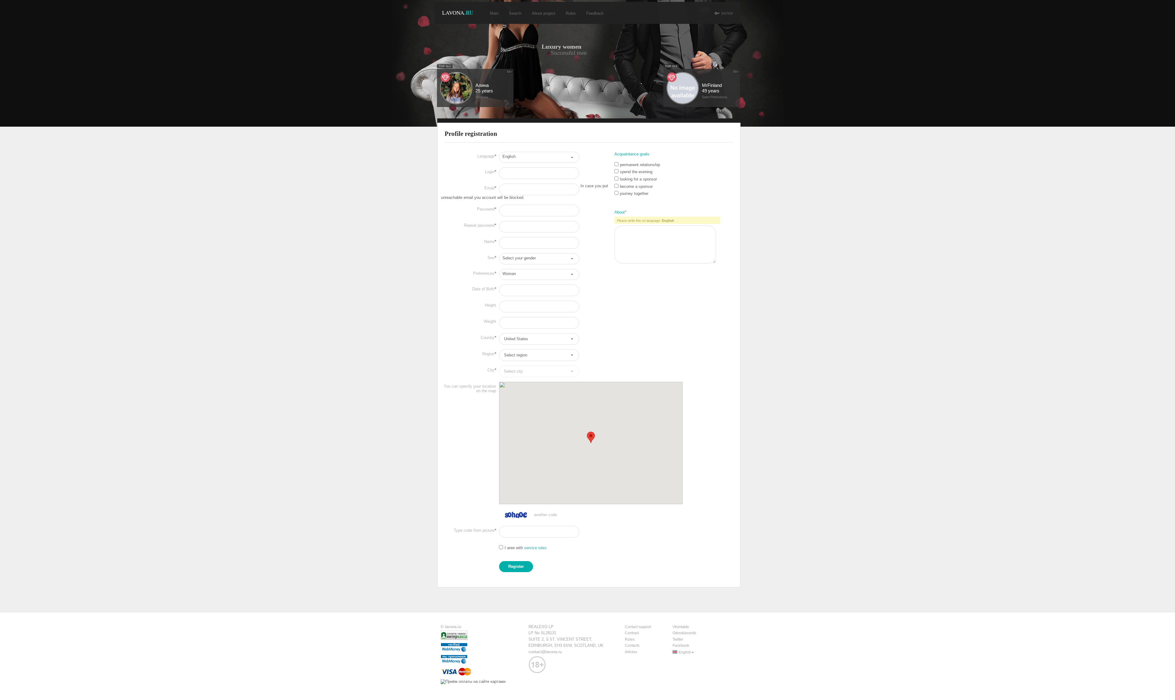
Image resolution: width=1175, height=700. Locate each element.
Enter (727, 13)
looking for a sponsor (638, 179)
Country (488, 337)
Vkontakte (681, 627)
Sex (491, 257)
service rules (535, 547)
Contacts (632, 645)
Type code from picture (475, 530)
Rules (571, 13)
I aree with (526, 547)
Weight (490, 321)
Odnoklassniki (684, 633)
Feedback (595, 13)
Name (490, 241)
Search (515, 13)
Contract (632, 633)
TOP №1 (671, 66)
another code (545, 514)
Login (490, 171)
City (491, 370)
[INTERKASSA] (455, 639)
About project (543, 13)
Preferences (484, 273)
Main (494, 13)
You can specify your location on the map (470, 388)
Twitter (678, 639)
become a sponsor (636, 186)
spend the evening (636, 171)
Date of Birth (484, 289)
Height (490, 305)
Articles (631, 652)
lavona (457, 12)
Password (486, 209)
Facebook (681, 645)
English (685, 652)
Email (490, 188)
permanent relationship (640, 164)
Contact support (638, 627)
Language (486, 156)
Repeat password (480, 225)
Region (489, 354)
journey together (634, 193)
